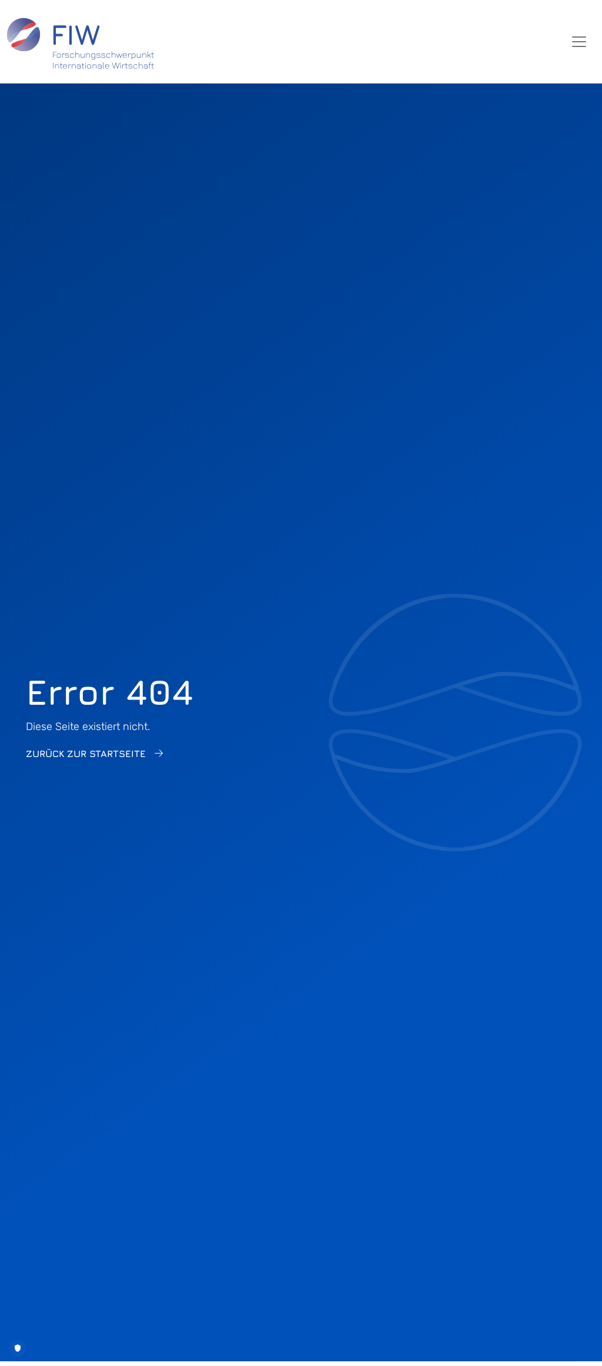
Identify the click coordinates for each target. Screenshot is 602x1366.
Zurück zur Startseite (86, 753)
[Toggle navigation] (579, 42)
